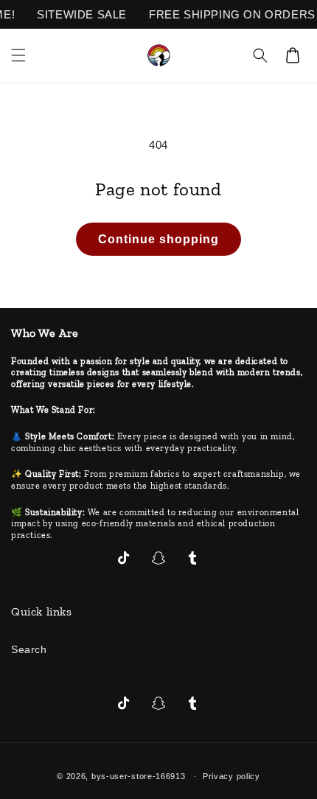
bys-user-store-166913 (138, 776)
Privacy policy (231, 776)
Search (29, 649)
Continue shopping (158, 239)
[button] (18, 55)
